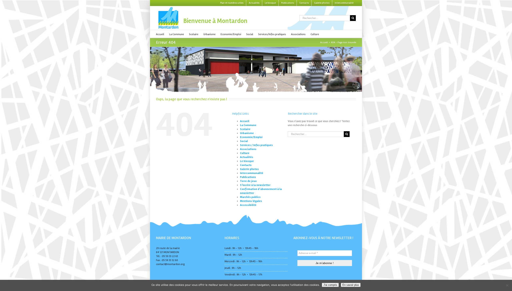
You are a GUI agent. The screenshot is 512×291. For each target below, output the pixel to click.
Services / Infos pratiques (256, 145)
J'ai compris (330, 284)
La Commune (248, 125)
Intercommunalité (251, 173)
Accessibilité (248, 205)
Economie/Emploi (251, 137)
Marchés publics (250, 197)
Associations (248, 149)
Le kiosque (247, 161)
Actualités (246, 157)
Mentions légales (251, 201)
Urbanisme (247, 133)
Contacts (246, 165)
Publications (248, 177)
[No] (507, 285)
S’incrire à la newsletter (255, 185)
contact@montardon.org (170, 264)
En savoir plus (350, 284)
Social (244, 141)
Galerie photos (249, 169)
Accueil (244, 121)
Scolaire (245, 129)
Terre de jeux (248, 181)
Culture (244, 153)
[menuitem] (232, 3)
